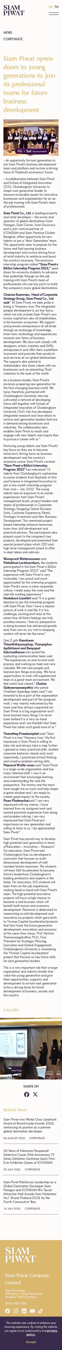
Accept (31, 1342)
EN (51, 7)
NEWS (7, 33)
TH (56, 7)
